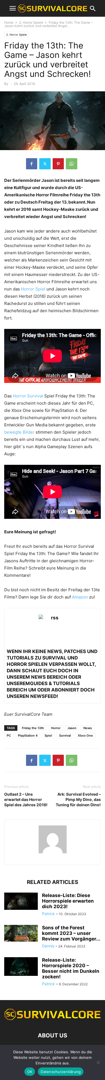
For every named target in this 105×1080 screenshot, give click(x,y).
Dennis (48, 946)
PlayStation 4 (28, 735)
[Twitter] (45, 163)
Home (8, 22)
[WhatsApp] (71, 163)
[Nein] (98, 1062)
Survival (65, 735)
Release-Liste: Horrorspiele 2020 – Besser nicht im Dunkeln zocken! (70, 968)
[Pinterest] (58, 163)
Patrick (48, 913)
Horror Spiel (33, 289)
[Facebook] (31, 163)
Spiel (48, 735)
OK (29, 1071)
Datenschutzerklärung (61, 1071)
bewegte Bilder (19, 432)
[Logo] (52, 1018)
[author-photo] (53, 853)
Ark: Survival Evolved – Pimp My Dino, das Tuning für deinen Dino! (78, 799)
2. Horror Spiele (31, 22)
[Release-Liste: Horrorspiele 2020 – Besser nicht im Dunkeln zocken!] (21, 966)
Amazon (80, 597)
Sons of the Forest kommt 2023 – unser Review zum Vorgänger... (71, 933)
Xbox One (85, 735)
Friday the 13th (33, 728)
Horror (55, 728)
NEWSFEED (43, 696)
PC (9, 735)
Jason (71, 728)
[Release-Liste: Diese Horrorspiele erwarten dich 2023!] (21, 901)
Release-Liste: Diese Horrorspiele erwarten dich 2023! (68, 901)
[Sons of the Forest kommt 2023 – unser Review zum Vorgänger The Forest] (21, 933)
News (87, 728)
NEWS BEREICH (49, 677)
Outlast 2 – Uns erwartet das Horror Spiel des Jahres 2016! (26, 799)
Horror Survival (28, 396)
